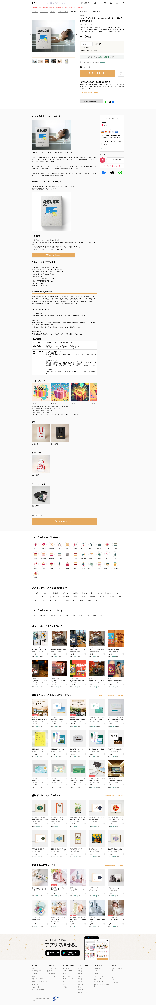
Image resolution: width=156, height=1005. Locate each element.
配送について (97, 979)
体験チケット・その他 (63, 12)
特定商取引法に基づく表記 (39, 981)
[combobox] (60, 3)
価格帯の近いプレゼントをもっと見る (114, 865)
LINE (113, 977)
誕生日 (80, 968)
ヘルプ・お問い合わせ (117, 969)
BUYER (65, 987)
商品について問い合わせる (92, 101)
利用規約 (34, 976)
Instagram (115, 980)
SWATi (64, 984)
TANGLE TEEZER (67, 971)
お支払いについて (98, 973)
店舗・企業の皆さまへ (38, 989)
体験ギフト (52, 12)
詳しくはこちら (105, 148)
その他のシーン (82, 992)
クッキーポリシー (37, 984)
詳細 (114, 57)
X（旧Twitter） (116, 982)
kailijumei (66, 968)
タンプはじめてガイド (38, 971)
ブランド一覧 (51, 973)
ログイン (96, 3)
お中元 (80, 979)
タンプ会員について (99, 981)
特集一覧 (49, 971)
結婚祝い (80, 971)
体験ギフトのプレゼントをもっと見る (114, 795)
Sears (64, 973)
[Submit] (47, 3)
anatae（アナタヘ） (85, 15)
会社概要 (34, 973)
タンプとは (35, 968)
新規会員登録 (85, 3)
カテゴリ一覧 (51, 976)
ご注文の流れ (97, 968)
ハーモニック (66, 981)
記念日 (80, 981)
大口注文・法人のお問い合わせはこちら (91, 92)
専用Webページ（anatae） (53, 255)
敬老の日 (80, 976)
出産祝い (80, 973)
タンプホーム (35, 12)
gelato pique (66, 976)
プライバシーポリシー (38, 979)
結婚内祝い (81, 989)
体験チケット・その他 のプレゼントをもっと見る (111, 695)
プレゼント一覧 (51, 968)
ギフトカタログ (44, 12)
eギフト (95, 971)
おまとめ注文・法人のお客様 (101, 985)
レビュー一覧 (35, 987)
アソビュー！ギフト (68, 979)
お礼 (79, 987)
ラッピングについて (99, 976)
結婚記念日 (81, 984)
